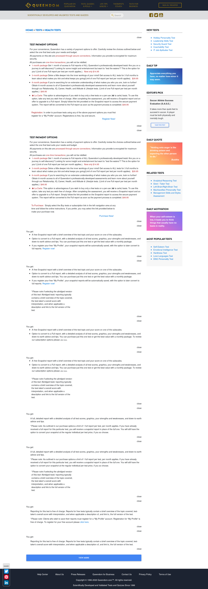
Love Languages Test (163, 255)
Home (29, 30)
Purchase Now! (106, 215)
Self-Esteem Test (161, 246)
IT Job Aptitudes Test (162, 49)
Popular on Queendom (71, 5)
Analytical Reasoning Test (165, 180)
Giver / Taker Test (161, 183)
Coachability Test (161, 46)
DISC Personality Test (163, 258)
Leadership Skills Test (163, 40)
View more (84, 557)
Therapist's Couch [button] (118, 5)
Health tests (53, 30)
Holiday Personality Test (164, 37)
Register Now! (108, 118)
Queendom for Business (103, 574)
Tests (39, 30)
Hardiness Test (160, 252)
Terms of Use (165, 574)
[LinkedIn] (6, 582)
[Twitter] (6, 571)
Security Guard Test (162, 43)
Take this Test (160, 125)
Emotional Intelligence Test (165, 249)
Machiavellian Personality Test (167, 189)
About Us (59, 574)
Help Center (42, 574)
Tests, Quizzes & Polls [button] (87, 5)
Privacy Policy (145, 574)
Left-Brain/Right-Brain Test (165, 186)
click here (84, 521)
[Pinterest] (6, 577)
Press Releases (78, 574)
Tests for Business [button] (133, 5)
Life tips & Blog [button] (104, 5)
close (139, 37)
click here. (63, 340)
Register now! (48, 248)
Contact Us (127, 574)
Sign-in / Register (170, 5)
